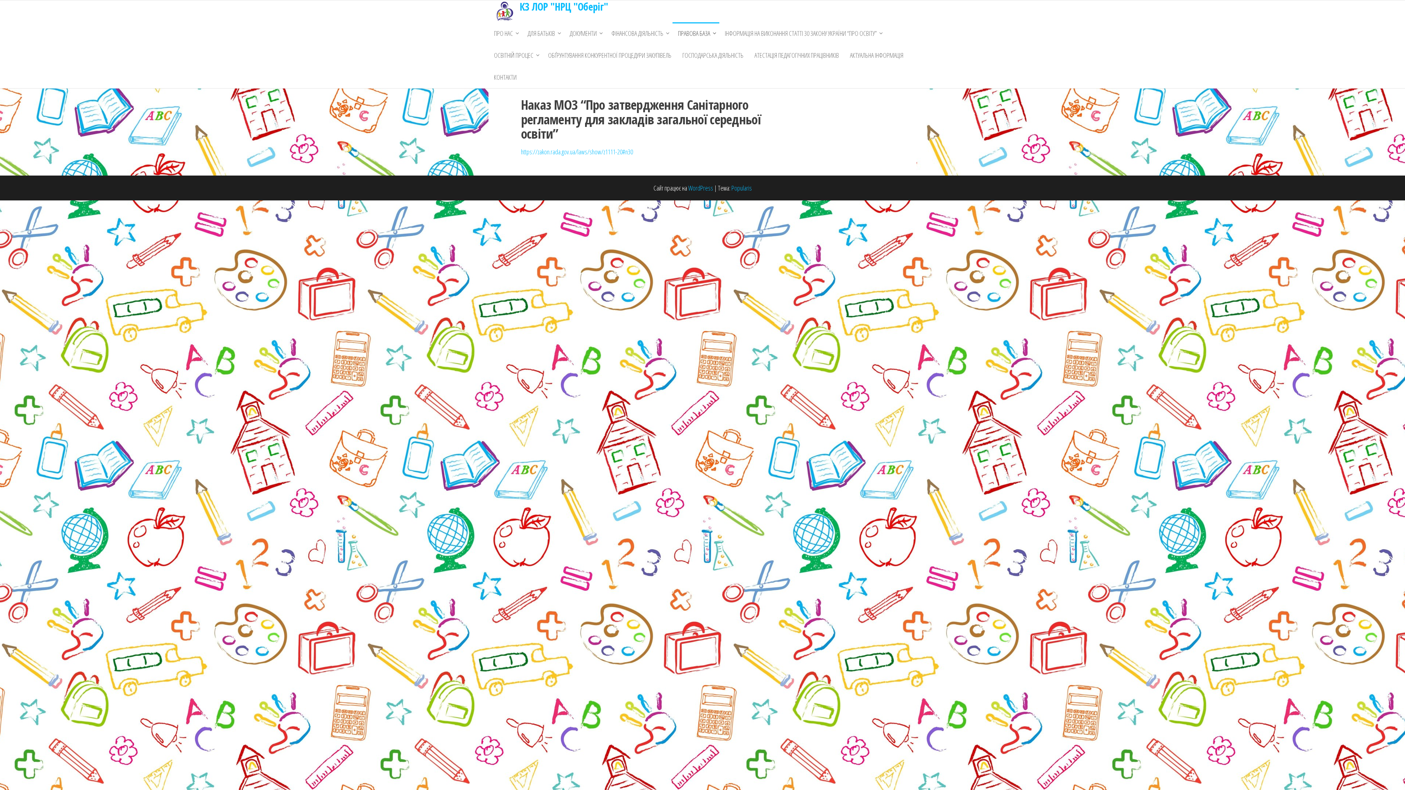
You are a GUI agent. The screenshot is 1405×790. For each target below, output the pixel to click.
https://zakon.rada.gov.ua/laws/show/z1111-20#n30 (577, 151)
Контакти (505, 77)
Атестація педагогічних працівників (796, 55)
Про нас (503, 33)
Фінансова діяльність (637, 33)
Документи (583, 33)
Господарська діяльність (712, 55)
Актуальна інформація (876, 55)
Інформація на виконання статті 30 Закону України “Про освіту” (801, 33)
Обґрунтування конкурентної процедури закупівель (609, 55)
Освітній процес (513, 55)
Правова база (694, 33)
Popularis (741, 188)
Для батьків (541, 33)
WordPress (700, 188)
